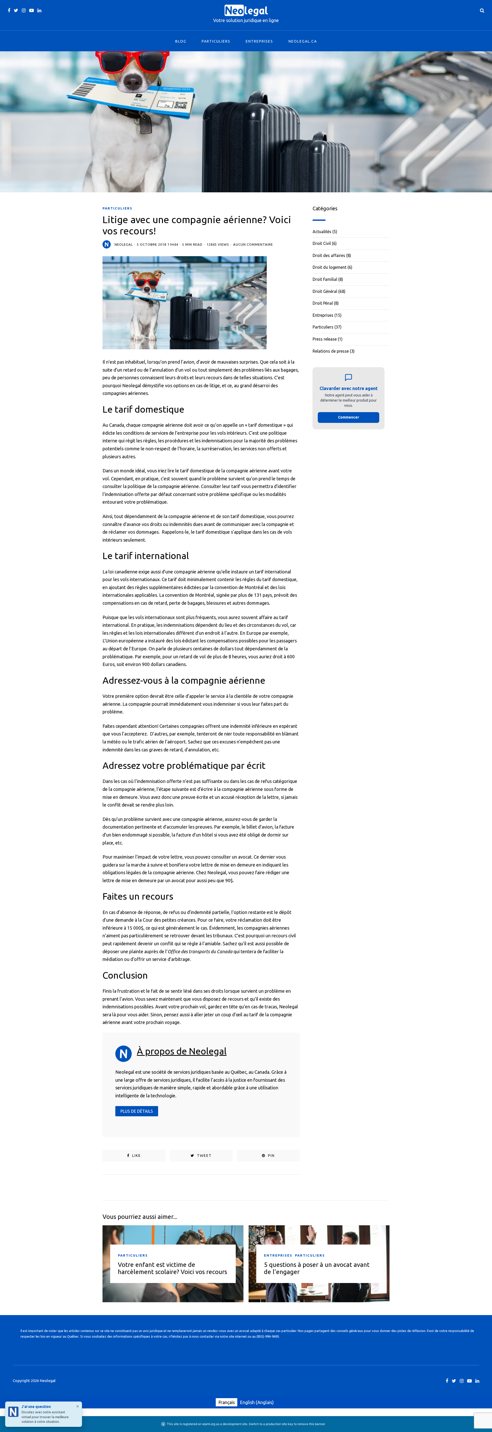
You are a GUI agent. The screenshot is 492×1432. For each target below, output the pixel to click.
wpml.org (208, 1424)
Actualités (322, 231)
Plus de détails (136, 1111)
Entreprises (259, 41)
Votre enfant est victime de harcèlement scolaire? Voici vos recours (172, 1268)
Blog (180, 41)
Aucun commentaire (253, 244)
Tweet (204, 1155)
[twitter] (16, 10)
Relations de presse (331, 351)
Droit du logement (329, 267)
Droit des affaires (329, 255)
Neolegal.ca (303, 41)
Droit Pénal (323, 303)
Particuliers (216, 41)
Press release (325, 339)
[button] (348, 398)
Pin (271, 1155)
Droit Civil (322, 243)
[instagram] (24, 10)
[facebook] (9, 10)
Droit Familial (325, 279)
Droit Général (325, 291)
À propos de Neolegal (182, 1051)
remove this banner (311, 1424)
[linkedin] (39, 10)
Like (136, 1155)
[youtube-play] (31, 10)
